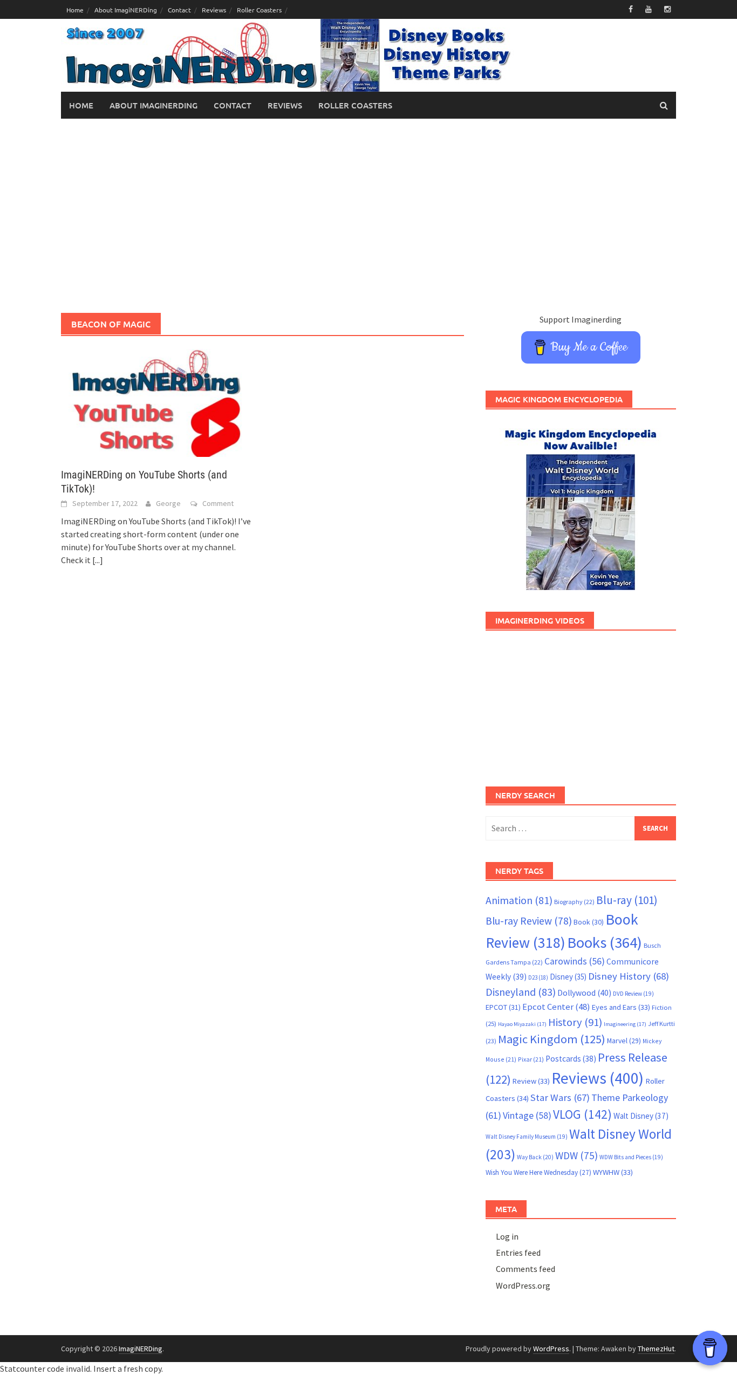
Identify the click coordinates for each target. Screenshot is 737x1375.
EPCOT (503, 1007)
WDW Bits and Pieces (631, 1157)
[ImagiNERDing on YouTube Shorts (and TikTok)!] (156, 401)
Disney (568, 977)
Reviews (214, 9)
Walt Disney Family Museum (527, 1136)
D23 (538, 977)
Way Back (535, 1157)
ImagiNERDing (140, 1348)
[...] (97, 560)
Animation (519, 900)
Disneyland (521, 991)
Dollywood (584, 993)
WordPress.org (523, 1285)
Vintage (527, 1115)
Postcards (570, 1059)
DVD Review (633, 993)
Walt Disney (640, 1116)
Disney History (628, 976)
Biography (574, 902)
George (168, 503)
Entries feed (518, 1252)
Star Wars (560, 1097)
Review (531, 1081)
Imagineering (625, 1024)
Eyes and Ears (621, 1007)
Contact (179, 9)
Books (604, 942)
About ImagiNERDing (125, 9)
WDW (576, 1155)
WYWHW (613, 1172)
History (575, 1022)
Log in (507, 1236)
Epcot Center (556, 1007)
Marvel (624, 1040)
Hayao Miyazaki (522, 1024)
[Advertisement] (368, 215)
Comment (218, 503)
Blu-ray (627, 900)
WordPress (551, 1348)
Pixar (531, 1059)
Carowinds (574, 961)
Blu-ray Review (529, 920)
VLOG (582, 1114)
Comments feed (525, 1268)
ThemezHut (656, 1348)
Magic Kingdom (551, 1038)
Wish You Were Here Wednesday (538, 1172)
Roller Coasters (259, 9)
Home (75, 9)
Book (589, 922)
